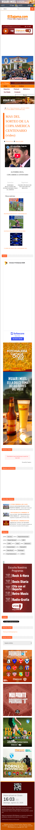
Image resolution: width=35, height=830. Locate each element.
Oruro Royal (10, 550)
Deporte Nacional (12, 540)
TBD (17, 825)
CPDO (22, 554)
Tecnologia (20, 550)
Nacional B (22, 547)
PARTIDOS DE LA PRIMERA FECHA (20, 520)
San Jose (10, 536)
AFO (23, 540)
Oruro (17, 543)
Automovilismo (10, 547)
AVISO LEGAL (5, 819)
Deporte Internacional (14, 108)
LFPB (9, 543)
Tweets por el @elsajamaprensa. (10, 631)
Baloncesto (27, 543)
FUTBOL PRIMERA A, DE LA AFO (19, 504)
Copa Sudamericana (11, 554)
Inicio (7, 108)
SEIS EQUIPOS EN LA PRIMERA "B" (20, 512)
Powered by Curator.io (26, 462)
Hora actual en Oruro (12, 795)
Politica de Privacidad (14, 819)
